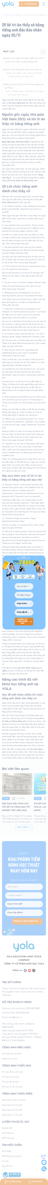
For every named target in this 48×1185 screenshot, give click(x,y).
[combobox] (24, 603)
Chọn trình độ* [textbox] (23, 604)
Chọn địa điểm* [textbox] (24, 612)
